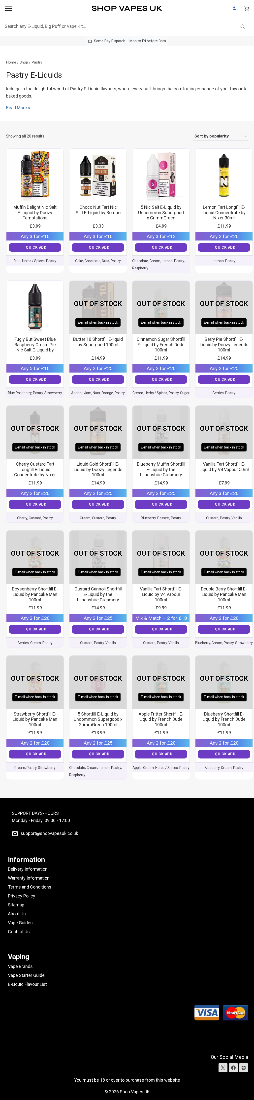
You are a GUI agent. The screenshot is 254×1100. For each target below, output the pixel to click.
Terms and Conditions (29, 887)
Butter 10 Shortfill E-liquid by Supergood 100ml (98, 342)
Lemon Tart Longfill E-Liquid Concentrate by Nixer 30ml (224, 212)
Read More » (18, 107)
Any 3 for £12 (161, 236)
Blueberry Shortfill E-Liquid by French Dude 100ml (224, 719)
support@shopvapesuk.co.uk (49, 833)
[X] (223, 1067)
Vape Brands (20, 966)
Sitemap (16, 904)
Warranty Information (29, 878)
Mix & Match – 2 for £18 (161, 618)
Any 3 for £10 (35, 236)
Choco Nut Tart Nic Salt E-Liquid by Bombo (98, 210)
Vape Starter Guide (26, 975)
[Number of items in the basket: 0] (246, 8)
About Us (17, 913)
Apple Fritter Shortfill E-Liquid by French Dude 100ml (161, 719)
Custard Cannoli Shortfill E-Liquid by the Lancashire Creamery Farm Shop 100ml (98, 597)
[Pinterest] (243, 1067)
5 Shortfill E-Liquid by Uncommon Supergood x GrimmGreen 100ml (98, 719)
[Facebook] (233, 1067)
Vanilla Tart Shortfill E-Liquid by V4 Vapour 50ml (224, 466)
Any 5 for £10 (35, 368)
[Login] (234, 8)
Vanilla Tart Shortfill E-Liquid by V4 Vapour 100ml (161, 594)
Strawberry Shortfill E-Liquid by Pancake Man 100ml (35, 719)
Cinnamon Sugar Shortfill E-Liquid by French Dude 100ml (161, 344)
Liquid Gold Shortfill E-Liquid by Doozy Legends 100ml (98, 469)
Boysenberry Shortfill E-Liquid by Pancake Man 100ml (35, 594)
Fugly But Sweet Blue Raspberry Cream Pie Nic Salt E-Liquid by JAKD (35, 347)
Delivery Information (28, 869)
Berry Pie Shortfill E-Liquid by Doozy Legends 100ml (224, 344)
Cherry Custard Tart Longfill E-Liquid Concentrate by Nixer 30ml (35, 472)
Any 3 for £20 (224, 493)
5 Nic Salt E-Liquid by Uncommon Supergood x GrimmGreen (161, 212)
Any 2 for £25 (98, 368)
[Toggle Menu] (8, 8)
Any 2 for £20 (224, 236)
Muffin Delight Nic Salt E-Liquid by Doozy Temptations (35, 212)
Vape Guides (20, 922)
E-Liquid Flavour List (27, 984)
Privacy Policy (21, 895)
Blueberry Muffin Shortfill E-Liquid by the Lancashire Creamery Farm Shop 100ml (161, 472)
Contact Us (19, 931)
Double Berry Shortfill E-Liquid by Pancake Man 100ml (224, 594)
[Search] (243, 26)
